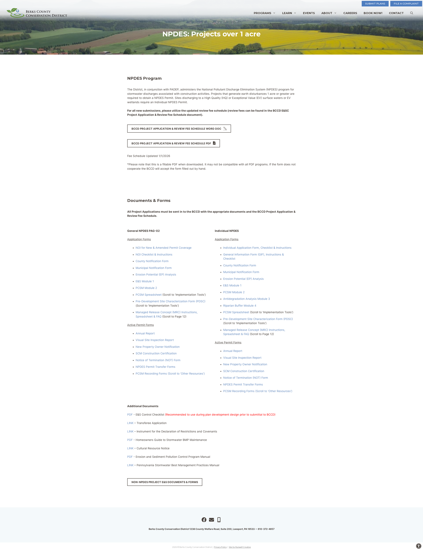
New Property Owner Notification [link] (158, 346)
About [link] (326, 13)
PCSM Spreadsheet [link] (149, 294)
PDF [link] (130, 414)
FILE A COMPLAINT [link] (406, 3)
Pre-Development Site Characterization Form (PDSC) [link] (170, 301)
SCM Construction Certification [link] (156, 353)
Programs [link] (262, 13)
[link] (418, 546)
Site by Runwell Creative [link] (240, 547)
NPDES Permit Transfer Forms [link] (155, 366)
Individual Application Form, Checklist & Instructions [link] (257, 247)
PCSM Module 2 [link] (146, 288)
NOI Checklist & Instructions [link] (154, 254)
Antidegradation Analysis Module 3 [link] (246, 298)
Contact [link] (396, 13)
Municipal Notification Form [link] (154, 268)
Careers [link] (350, 13)
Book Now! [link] (373, 13)
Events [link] (309, 13)
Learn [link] (287, 13)
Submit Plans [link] (375, 3)
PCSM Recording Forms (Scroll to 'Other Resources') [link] (170, 373)
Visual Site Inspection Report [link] (155, 340)
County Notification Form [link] (152, 261)
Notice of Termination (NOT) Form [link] (158, 360)
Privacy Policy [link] (220, 547)
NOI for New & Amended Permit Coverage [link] (164, 247)
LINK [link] (130, 423)
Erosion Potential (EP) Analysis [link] (156, 274)
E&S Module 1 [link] (145, 281)
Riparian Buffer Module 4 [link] (239, 305)
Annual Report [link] (145, 333)
